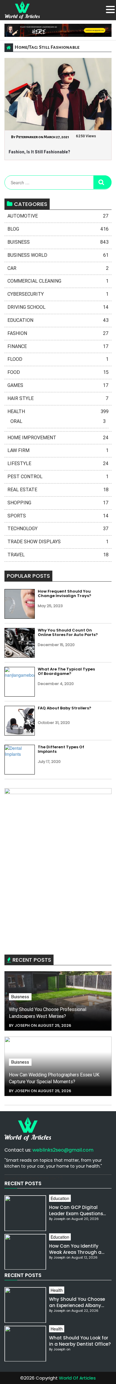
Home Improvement (58, 437)
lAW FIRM (58, 450)
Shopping (58, 503)
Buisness (58, 242)
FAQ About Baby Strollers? (64, 708)
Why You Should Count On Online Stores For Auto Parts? (68, 632)
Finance (58, 346)
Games (58, 385)
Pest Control (58, 476)
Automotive (58, 216)
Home (21, 47)
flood (58, 359)
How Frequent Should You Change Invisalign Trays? (64, 593)
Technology (58, 528)
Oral (58, 421)
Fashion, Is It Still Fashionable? (39, 151)
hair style (58, 398)
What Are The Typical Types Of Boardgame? (66, 671)
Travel (58, 555)
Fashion (58, 333)
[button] (110, 9)
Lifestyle (58, 463)
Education (58, 320)
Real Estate (58, 489)
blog (58, 229)
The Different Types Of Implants (61, 749)
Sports (58, 516)
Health (58, 411)
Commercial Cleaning (58, 281)
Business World (58, 255)
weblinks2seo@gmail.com (62, 1150)
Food (58, 372)
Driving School (58, 307)
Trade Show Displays (58, 541)
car (58, 268)
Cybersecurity (58, 294)
